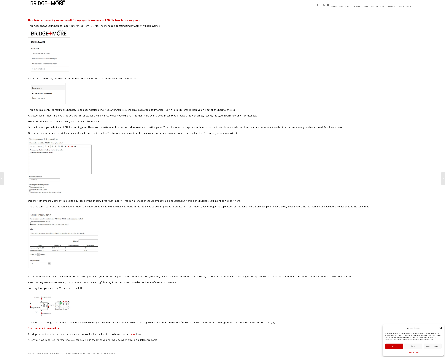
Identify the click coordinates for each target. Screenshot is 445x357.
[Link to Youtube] (328, 5)
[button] (440, 328)
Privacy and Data (413, 352)
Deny (413, 346)
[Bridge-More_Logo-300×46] (47, 5)
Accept (394, 346)
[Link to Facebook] (317, 5)
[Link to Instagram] (324, 5)
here (132, 334)
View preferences (432, 346)
